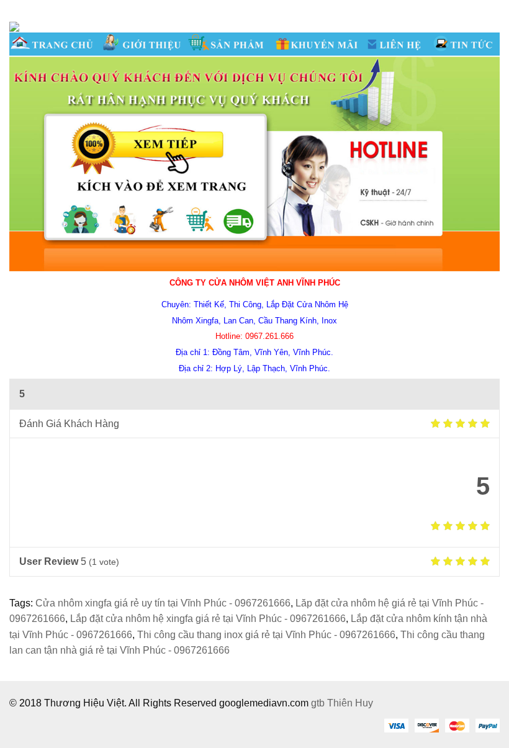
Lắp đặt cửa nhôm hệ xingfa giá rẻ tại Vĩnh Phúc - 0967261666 (208, 618)
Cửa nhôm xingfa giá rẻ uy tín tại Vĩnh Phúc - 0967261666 (163, 603)
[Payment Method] (396, 725)
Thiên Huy (350, 703)
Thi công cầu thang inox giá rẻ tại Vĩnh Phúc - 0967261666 (266, 634)
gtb (319, 703)
